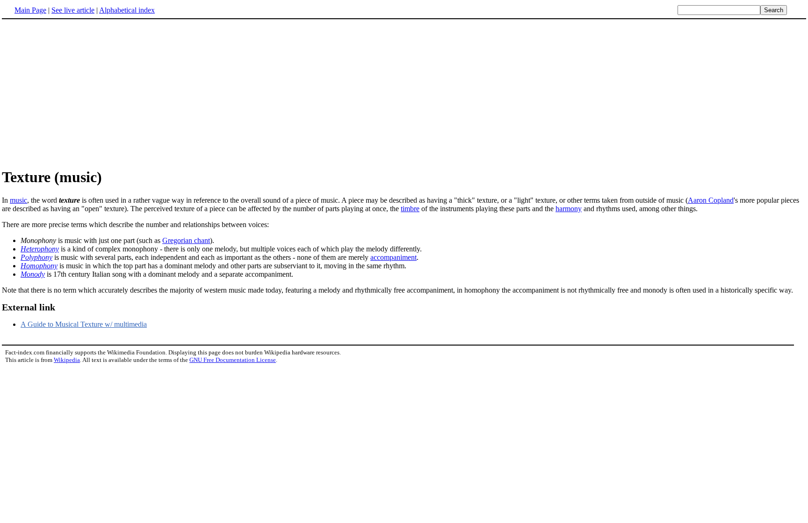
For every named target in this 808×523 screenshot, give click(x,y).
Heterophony (40, 249)
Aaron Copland (711, 200)
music (18, 200)
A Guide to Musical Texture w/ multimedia (84, 324)
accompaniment (393, 257)
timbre (410, 209)
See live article (72, 10)
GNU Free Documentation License (232, 359)
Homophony (39, 266)
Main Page (30, 10)
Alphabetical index (127, 10)
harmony (569, 209)
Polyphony (36, 257)
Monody (33, 274)
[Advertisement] (80, 93)
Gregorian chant (186, 240)
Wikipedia (67, 359)
